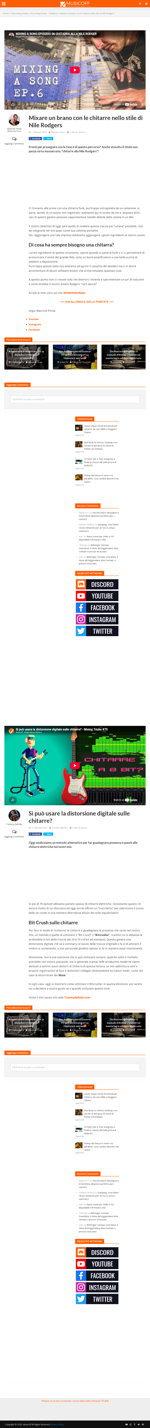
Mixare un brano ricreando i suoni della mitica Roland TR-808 (75, 1401)
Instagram (35, 324)
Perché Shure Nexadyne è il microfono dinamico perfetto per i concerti (99, 516)
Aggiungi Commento (14, 143)
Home (6, 13)
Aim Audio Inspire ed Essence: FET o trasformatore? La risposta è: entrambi (75, 354)
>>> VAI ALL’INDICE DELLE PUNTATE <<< (87, 301)
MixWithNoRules (74, 293)
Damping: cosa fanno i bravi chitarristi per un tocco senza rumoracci (99, 527)
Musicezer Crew (35, 362)
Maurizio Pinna (14, 128)
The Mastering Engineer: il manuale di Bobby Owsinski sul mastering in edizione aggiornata (123, 354)
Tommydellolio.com (77, 997)
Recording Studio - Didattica (44, 13)
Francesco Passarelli (81, 362)
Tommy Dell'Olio (14, 824)
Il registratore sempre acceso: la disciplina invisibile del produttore (26, 354)
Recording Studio (20, 13)
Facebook (34, 329)
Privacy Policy (57, 1424)
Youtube (34, 319)
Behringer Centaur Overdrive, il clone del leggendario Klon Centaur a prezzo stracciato (98, 548)
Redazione (130, 362)
